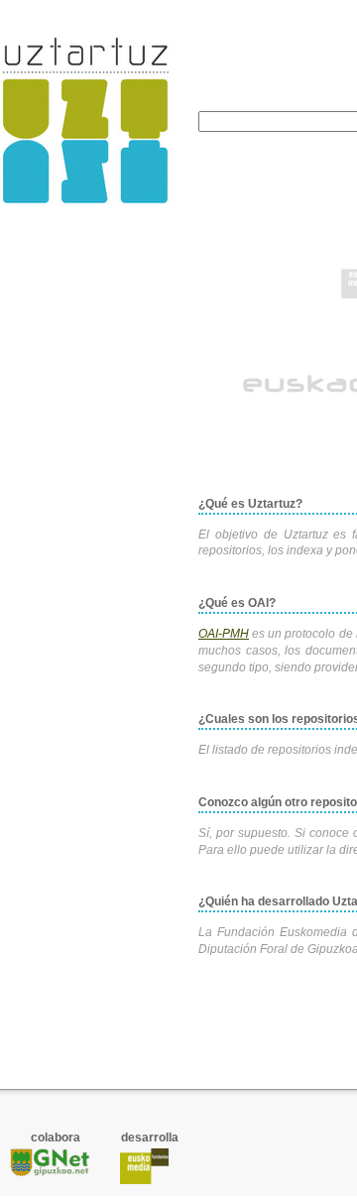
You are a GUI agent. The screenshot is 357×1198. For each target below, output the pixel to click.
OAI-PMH (223, 634)
